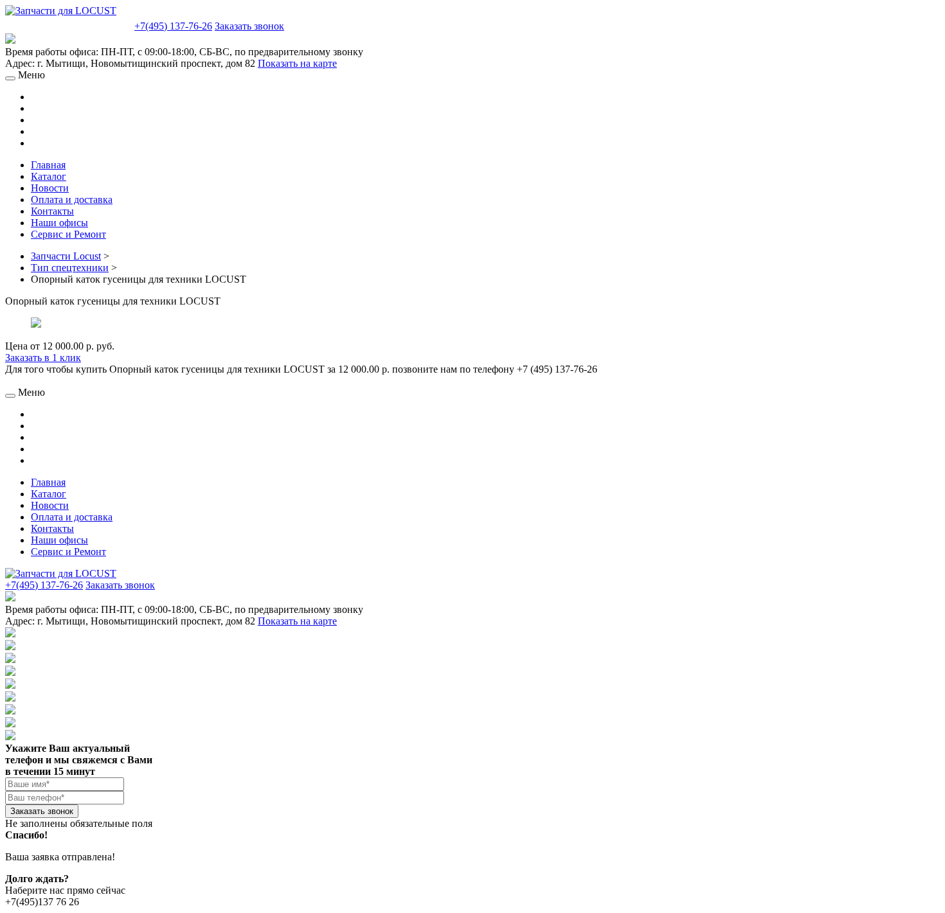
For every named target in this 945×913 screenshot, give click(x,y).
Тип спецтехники (70, 267)
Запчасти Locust (66, 256)
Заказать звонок (249, 26)
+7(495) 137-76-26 (173, 26)
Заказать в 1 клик (43, 357)
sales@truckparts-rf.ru (68, 25)
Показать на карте (297, 63)
